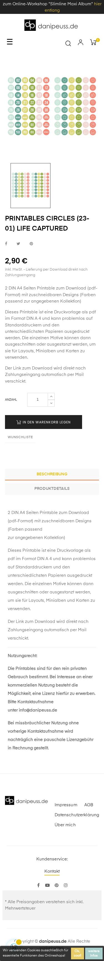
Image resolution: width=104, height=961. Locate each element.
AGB (88, 805)
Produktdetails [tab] (52, 489)
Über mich (65, 825)
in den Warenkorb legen (46, 422)
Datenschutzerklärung (77, 815)
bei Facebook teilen (6, 244)
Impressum (66, 805)
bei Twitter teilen (18, 244)
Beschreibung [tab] (52, 474)
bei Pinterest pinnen (31, 244)
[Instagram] (65, 886)
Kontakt (52, 871)
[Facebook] (38, 886)
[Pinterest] (56, 886)
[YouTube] (47, 886)
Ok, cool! (77, 953)
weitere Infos (94, 953)
